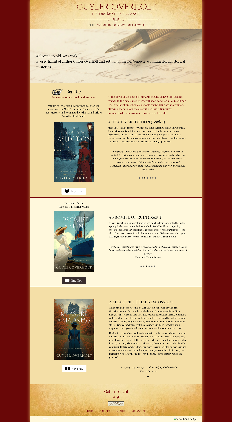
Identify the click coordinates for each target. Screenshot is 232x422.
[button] (73, 191)
